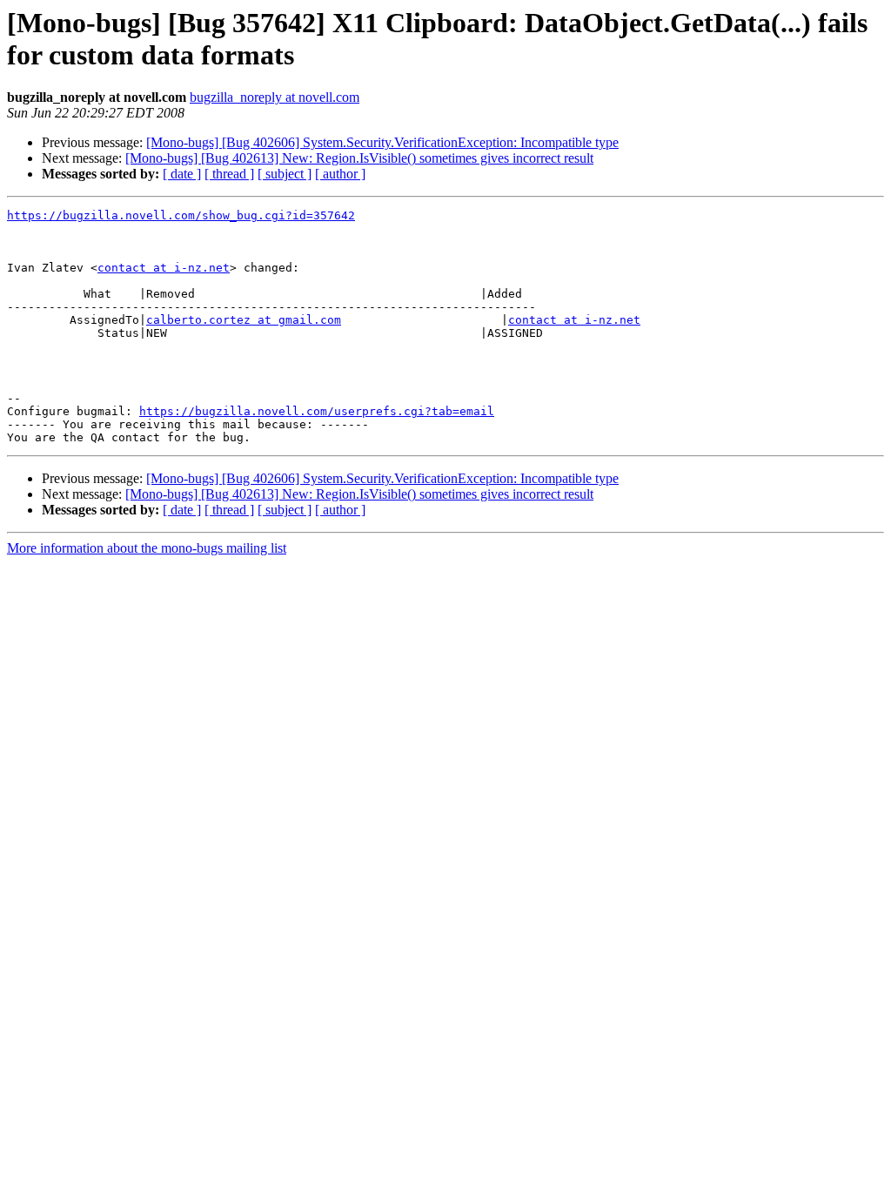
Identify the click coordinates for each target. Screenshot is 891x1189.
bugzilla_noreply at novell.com (274, 97)
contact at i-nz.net (163, 267)
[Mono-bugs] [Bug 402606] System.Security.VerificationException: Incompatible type (382, 142)
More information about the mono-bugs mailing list (146, 548)
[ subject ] (285, 173)
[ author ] (340, 173)
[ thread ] (229, 173)
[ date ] (182, 173)
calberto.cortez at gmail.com (243, 319)
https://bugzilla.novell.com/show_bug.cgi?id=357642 (181, 215)
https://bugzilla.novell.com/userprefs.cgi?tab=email (316, 411)
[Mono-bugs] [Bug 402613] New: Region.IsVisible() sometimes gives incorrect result (359, 158)
